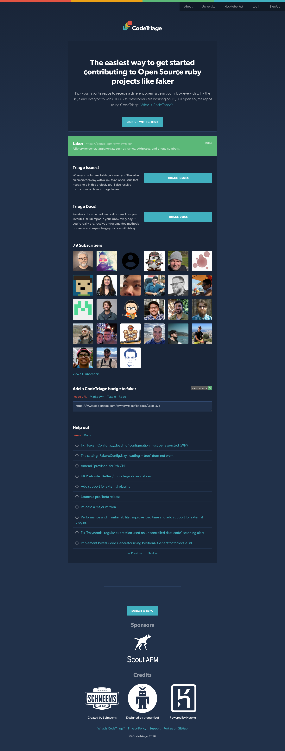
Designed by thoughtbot (142, 717)
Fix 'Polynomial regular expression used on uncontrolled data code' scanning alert (142, 533)
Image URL (80, 396)
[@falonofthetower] (202, 319)
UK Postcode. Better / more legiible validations (116, 476)
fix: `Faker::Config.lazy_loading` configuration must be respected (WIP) (134, 445)
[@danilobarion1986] (130, 319)
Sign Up (275, 6)
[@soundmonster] (130, 367)
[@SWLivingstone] (107, 319)
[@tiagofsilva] (202, 294)
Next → (153, 553)
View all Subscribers (86, 374)
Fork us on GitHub (176, 728)
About (188, 6)
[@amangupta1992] (154, 294)
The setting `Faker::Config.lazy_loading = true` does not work (127, 456)
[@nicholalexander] (178, 270)
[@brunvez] (178, 319)
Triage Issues (178, 177)
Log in (256, 6)
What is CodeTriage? (157, 105)
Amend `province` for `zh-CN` (103, 466)
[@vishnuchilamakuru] (154, 319)
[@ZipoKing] (154, 270)
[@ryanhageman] (83, 270)
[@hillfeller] (107, 294)
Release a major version (98, 507)
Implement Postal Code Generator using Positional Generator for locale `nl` (137, 543)
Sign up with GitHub (142, 121)
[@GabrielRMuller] (130, 343)
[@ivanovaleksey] (202, 343)
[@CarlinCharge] (83, 367)
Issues (77, 435)
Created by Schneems (102, 717)
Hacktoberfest (234, 6)
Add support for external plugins (105, 486)
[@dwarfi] (83, 343)
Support (155, 728)
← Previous (134, 553)
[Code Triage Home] (142, 26)
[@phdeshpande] (83, 319)
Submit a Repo (142, 610)
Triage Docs (178, 216)
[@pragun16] (83, 294)
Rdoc (122, 396)
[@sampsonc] (178, 294)
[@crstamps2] (107, 343)
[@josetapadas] (154, 343)
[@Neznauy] (202, 270)
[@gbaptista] (178, 343)
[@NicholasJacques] (107, 367)
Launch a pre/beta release (101, 497)
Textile (111, 396)
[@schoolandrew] (130, 294)
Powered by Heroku (183, 717)
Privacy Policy (137, 728)
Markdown (97, 396)
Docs (87, 435)
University (208, 6)
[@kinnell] (107, 270)
